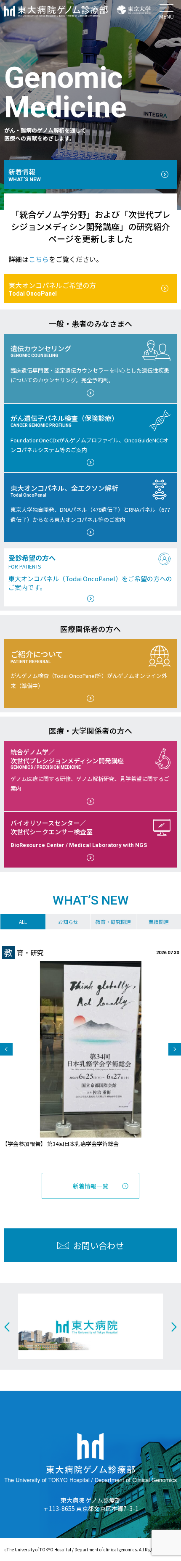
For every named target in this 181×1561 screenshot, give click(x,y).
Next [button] (174, 1049)
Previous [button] (6, 1049)
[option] (90, 1047)
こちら (39, 259)
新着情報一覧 (90, 1186)
